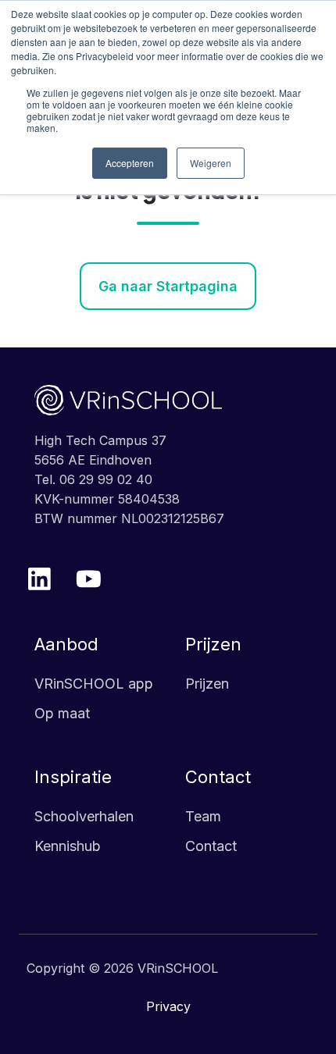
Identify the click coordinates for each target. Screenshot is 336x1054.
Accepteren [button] (129, 162)
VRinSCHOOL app (93, 683)
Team (203, 816)
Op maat (62, 713)
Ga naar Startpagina (168, 286)
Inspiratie (73, 777)
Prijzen (213, 644)
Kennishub (67, 846)
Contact (218, 777)
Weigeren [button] (210, 162)
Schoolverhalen (84, 816)
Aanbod (66, 644)
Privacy (168, 1006)
